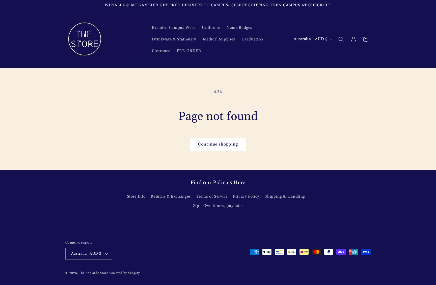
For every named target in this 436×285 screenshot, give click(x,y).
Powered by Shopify (124, 273)
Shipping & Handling (285, 196)
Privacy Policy (246, 196)
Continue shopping (218, 144)
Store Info (136, 196)
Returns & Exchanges (171, 196)
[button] (341, 39)
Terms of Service (212, 196)
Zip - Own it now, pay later (218, 205)
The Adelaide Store (93, 273)
